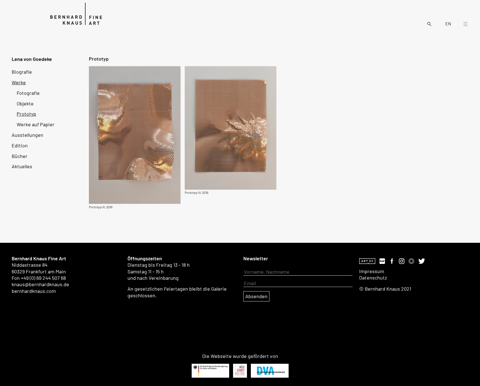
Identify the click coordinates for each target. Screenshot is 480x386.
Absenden (256, 296)
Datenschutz (373, 277)
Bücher (20, 156)
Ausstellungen (27, 135)
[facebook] (392, 260)
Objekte (25, 103)
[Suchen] (429, 23)
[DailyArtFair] (382, 260)
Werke (19, 82)
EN (448, 23)
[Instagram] (401, 260)
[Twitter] (421, 260)
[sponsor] (210, 371)
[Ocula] (411, 260)
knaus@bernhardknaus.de (40, 284)
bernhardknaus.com (34, 291)
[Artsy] (367, 260)
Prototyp (26, 114)
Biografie (22, 72)
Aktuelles (22, 166)
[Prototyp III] (135, 134)
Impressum (371, 271)
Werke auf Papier (35, 124)
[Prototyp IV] (230, 127)
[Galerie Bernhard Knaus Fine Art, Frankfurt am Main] (68, 13)
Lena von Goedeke (32, 59)
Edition (20, 145)
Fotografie (28, 93)
